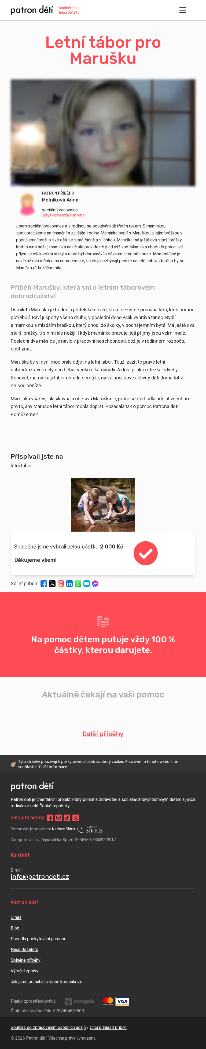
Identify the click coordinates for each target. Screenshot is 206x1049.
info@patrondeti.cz (40, 876)
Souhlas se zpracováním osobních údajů (48, 1027)
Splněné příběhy (26, 960)
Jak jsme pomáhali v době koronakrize (46, 981)
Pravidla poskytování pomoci (38, 938)
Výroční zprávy (24, 970)
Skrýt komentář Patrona (63, 215)
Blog (15, 928)
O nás (16, 917)
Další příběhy (103, 734)
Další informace (53, 766)
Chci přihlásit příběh (108, 1027)
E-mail (17, 870)
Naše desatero (24, 949)
